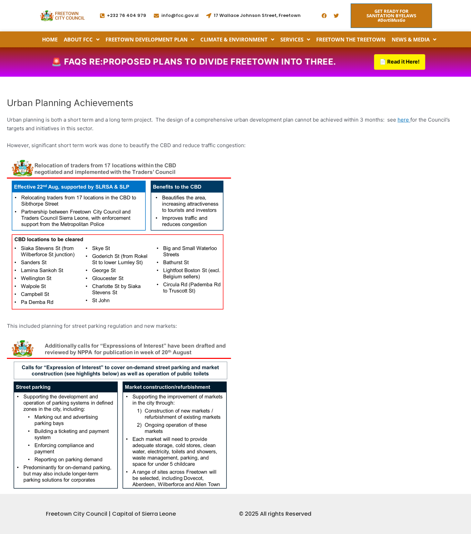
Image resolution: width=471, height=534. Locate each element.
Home (50, 39)
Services (291, 39)
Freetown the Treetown (350, 39)
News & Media (411, 39)
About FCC (78, 39)
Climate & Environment (234, 39)
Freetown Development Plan (147, 39)
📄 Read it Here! (399, 61)
